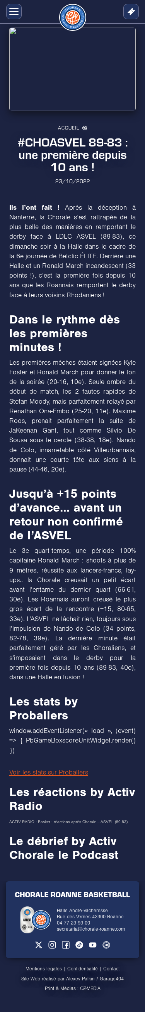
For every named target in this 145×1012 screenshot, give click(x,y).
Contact (111, 969)
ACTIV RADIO (21, 822)
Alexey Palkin (80, 979)
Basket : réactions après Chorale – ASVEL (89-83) (83, 822)
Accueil (68, 128)
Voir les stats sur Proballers (48, 772)
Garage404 (112, 979)
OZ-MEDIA (90, 988)
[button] (12, 11)
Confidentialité (82, 969)
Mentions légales (44, 969)
